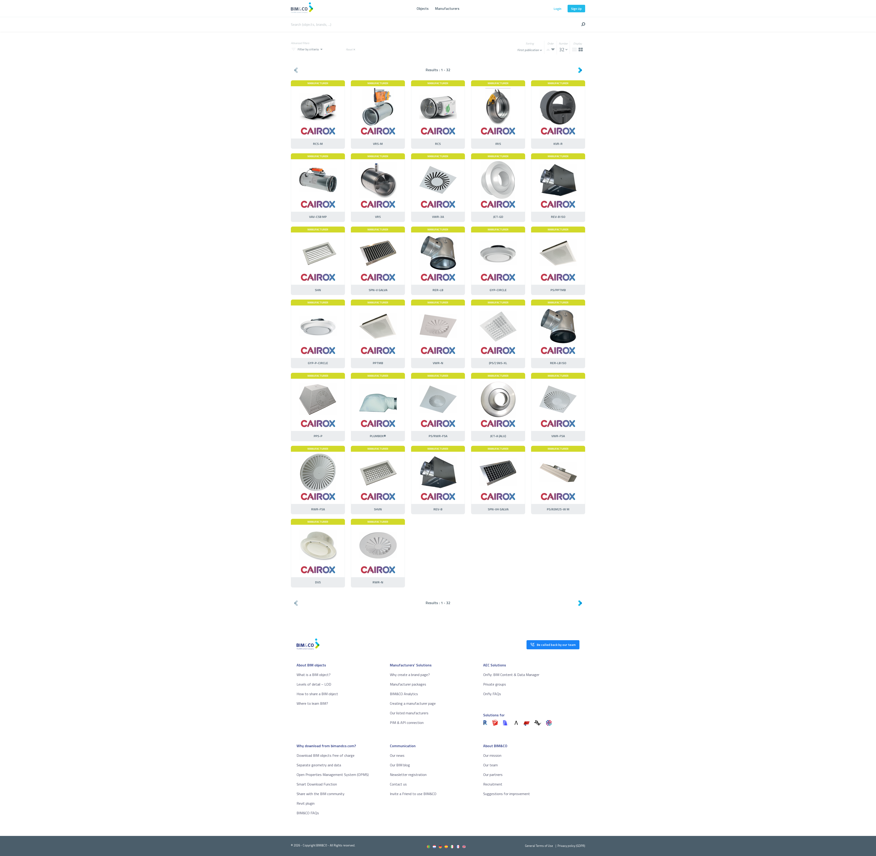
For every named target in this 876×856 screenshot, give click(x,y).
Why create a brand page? (410, 674)
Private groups (494, 684)
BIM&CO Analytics (404, 694)
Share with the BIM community (320, 793)
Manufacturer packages (408, 684)
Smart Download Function (317, 784)
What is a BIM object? (314, 674)
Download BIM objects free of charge (326, 755)
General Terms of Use (539, 845)
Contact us (398, 784)
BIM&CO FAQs (308, 813)
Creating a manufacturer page (413, 703)
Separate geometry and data (319, 765)
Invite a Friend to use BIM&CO (413, 793)
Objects (423, 8)
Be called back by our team (556, 644)
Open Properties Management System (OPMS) (333, 774)
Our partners (493, 774)
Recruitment (492, 784)
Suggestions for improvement (506, 793)
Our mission (492, 755)
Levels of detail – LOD (314, 684)
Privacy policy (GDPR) (571, 845)
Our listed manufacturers (409, 713)
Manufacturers (447, 8)
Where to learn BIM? (312, 703)
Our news (397, 755)
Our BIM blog (400, 765)
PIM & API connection (407, 722)
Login (557, 8)
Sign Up (576, 8)
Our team (490, 765)
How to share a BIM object (317, 694)
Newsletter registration (408, 774)
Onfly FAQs (492, 694)
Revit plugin (306, 803)
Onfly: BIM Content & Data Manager (511, 674)
